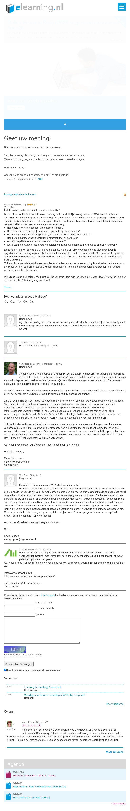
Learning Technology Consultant (42, 687)
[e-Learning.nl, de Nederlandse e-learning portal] (33, 8)
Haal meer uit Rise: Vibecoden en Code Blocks (39, 786)
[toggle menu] (122, 7)
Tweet (8, 287)
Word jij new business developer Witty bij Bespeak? (54, 695)
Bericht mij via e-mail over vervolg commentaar (33, 670)
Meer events (118, 803)
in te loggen (48, 595)
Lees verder (116, 40)
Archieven (30, 194)
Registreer (16, 107)
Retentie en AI (31, 725)
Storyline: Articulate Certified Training (34, 775)
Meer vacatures (114, 704)
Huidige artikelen (14, 194)
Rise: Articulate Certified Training (31, 797)
